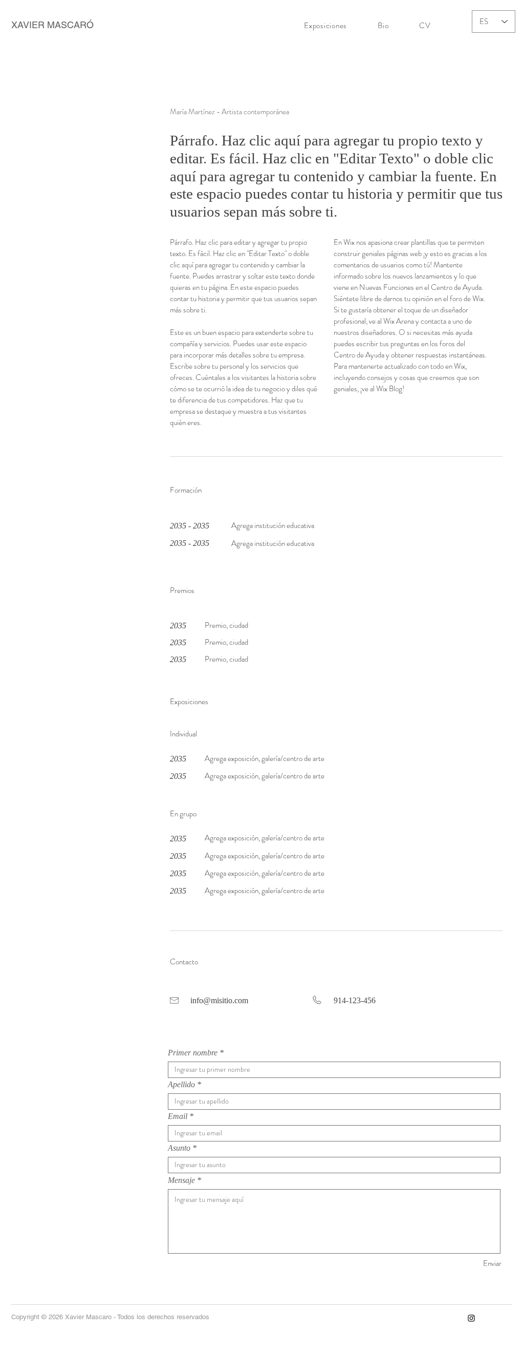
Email (177, 1116)
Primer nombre (192, 1053)
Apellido (181, 1085)
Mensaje (181, 1180)
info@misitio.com (219, 1000)
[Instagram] (471, 1318)
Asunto (179, 1148)
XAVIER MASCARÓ (52, 24)
